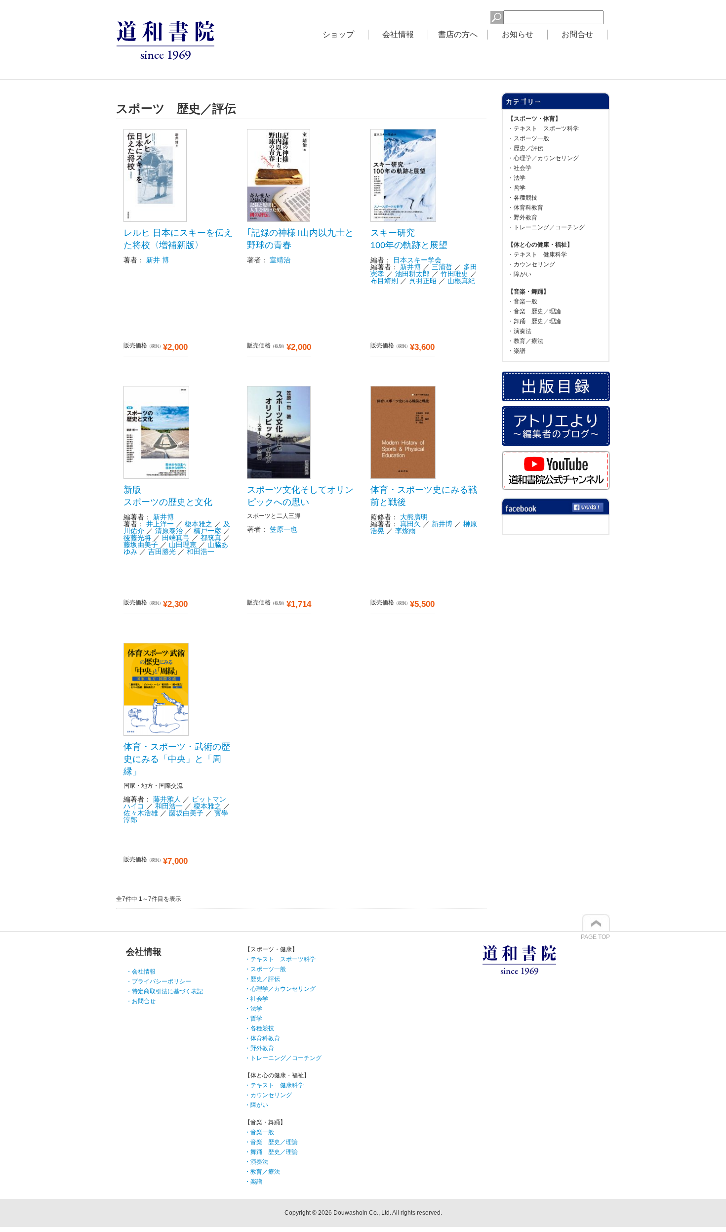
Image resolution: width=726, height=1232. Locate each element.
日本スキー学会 (417, 260)
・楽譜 (516, 350)
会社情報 (398, 34)
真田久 (410, 524)
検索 (474, 16)
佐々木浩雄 (140, 813)
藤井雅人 (167, 799)
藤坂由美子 (140, 545)
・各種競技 (522, 197)
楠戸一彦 (207, 531)
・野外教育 (522, 217)
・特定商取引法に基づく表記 (164, 991)
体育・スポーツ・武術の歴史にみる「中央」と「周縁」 (176, 759)
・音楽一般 (522, 301)
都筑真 (211, 538)
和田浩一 (200, 551)
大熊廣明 (414, 517)
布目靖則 (384, 281)
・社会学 (519, 168)
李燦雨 (405, 531)
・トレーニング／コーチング (546, 227)
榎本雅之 (198, 524)
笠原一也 (283, 529)
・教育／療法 (525, 341)
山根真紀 (461, 281)
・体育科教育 (525, 207)
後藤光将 (137, 538)
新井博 (410, 267)
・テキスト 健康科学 (537, 254)
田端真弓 (176, 538)
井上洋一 (160, 524)
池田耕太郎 (412, 274)
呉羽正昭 (423, 281)
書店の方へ (458, 34)
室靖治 (280, 260)
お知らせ (517, 34)
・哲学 (516, 187)
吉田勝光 (162, 551)
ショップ (338, 34)
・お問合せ (141, 1001)
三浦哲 (442, 267)
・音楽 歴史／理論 (534, 311)
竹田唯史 (454, 274)
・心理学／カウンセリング (543, 158)
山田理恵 (183, 545)
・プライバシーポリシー (158, 981)
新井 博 (157, 260)
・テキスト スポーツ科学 (543, 128)
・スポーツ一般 (528, 138)
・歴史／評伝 (525, 148)
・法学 (516, 177)
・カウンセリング (531, 264)
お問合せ (577, 34)
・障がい (519, 274)
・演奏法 (519, 331)
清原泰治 (169, 531)
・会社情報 (141, 971)
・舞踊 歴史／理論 (534, 321)
